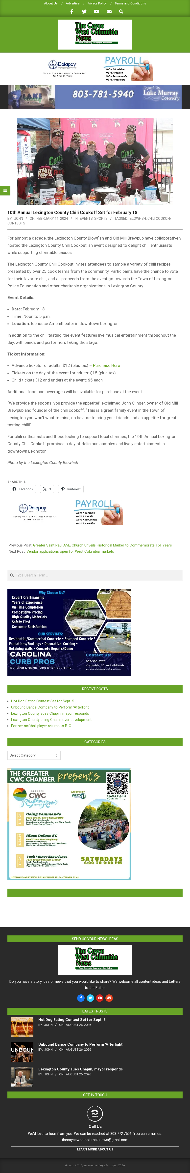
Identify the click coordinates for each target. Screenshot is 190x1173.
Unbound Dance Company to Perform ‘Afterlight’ (50, 707)
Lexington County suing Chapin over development (51, 719)
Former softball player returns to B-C (41, 726)
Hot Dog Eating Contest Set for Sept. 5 (42, 701)
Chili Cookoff (158, 218)
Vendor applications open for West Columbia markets (70, 551)
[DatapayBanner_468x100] (95, 58)
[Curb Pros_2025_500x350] (69, 592)
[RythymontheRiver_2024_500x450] (69, 771)
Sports (101, 218)
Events (86, 218)
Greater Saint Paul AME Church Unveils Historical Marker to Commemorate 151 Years (102, 545)
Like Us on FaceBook (95, 893)
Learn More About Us (95, 1149)
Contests (16, 223)
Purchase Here (106, 365)
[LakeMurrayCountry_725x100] (95, 87)
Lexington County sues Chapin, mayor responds (50, 713)
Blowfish (138, 218)
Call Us (95, 1126)
